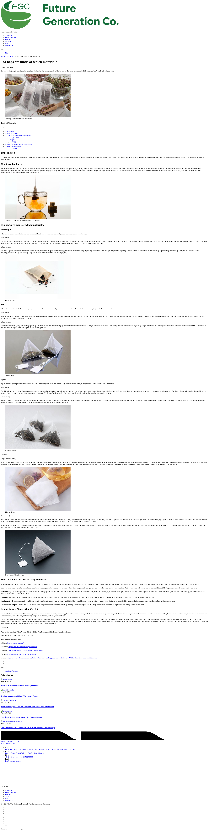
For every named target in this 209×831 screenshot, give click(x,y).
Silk (13, 139)
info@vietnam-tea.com (13, 761)
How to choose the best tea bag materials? (19, 144)
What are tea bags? (12, 133)
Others (14, 142)
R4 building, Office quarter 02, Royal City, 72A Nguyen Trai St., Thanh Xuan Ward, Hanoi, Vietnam (40, 749)
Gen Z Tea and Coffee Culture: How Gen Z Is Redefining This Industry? (28, 728)
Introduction (10, 131)
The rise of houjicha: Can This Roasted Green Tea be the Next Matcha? (27, 707)
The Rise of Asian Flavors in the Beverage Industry (20, 685)
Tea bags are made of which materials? (19, 135)
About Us (8, 36)
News (7, 43)
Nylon (14, 141)
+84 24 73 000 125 (11, 757)
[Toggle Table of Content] (2, 128)
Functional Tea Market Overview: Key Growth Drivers (21, 717)
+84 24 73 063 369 (26, 757)
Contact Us (9, 45)
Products (8, 39)
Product (8, 794)
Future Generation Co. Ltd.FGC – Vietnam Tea (10, 742)
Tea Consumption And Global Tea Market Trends (19, 696)
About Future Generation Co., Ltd (17, 146)
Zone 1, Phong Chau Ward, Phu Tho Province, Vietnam (24, 753)
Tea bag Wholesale (11, 671)
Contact (14, 148)
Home (3, 56)
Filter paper (15, 137)
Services (8, 41)
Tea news (10, 56)
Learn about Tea (10, 37)
